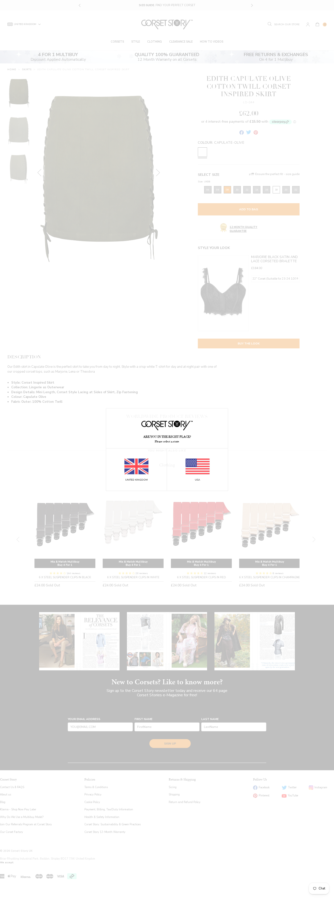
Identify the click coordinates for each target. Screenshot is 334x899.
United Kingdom (136, 480)
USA (197, 480)
